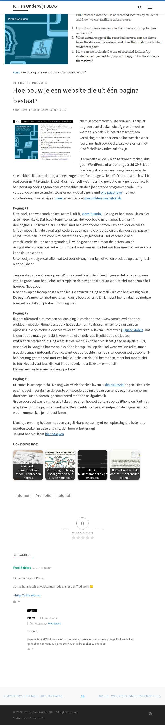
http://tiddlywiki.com (28, 595)
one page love (111, 192)
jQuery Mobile (133, 330)
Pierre (24, 110)
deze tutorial (92, 213)
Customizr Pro (37, 718)
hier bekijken (54, 434)
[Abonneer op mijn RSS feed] (150, 713)
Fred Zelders (22, 568)
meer (59, 198)
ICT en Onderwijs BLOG (38, 712)
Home (16, 72)
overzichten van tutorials (103, 198)
